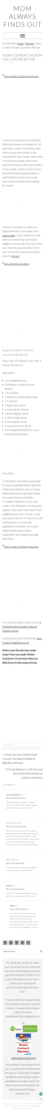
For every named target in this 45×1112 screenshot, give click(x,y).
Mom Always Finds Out (22, 16)
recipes (15, 255)
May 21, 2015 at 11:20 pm (16, 826)
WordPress (28, 1108)
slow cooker (8, 235)
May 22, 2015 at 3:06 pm (15, 798)
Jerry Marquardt (12, 794)
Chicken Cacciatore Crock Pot (28, 747)
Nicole (12, 905)
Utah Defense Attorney (23, 1057)
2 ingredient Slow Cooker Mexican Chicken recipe (21, 626)
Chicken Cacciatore (14, 747)
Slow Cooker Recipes (33, 749)
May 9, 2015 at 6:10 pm (15, 863)
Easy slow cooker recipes (21, 749)
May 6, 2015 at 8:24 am (19, 909)
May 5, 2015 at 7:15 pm (15, 889)
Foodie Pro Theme (27, 1104)
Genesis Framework (31, 1106)
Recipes (11, 744)
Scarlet (9, 885)
